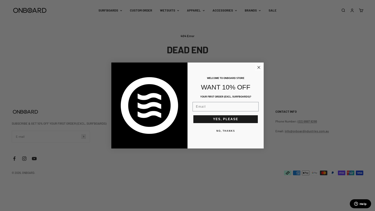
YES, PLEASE (225, 119)
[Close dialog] (259, 67)
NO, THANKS (225, 131)
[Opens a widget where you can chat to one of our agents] (360, 204)
